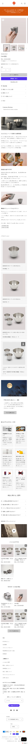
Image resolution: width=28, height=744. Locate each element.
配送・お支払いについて (8, 665)
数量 (2, 67)
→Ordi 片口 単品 (5, 227)
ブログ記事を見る (10, 412)
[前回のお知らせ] (2, 11)
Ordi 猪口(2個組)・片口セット (10, 336)
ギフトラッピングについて (9, 674)
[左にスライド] (1, 48)
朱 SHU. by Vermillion (12, 736)
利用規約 (5, 653)
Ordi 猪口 (5, 268)
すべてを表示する (14, 631)
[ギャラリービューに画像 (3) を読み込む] (21, 48)
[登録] (21, 700)
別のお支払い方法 (14, 81)
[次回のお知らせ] (25, 11)
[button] (2, 3)
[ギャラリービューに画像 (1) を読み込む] (6, 48)
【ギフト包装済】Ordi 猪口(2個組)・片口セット (13, 372)
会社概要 (5, 644)
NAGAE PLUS (4, 53)
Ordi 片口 (5, 301)
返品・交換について (7, 671)
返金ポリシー (20, 736)
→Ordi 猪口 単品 (5, 225)
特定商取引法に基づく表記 (9, 650)
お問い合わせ (6, 677)
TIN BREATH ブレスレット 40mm (7, 604)
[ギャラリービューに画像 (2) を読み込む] (14, 48)
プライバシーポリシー (8, 647)
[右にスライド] (26, 48)
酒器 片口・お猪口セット (7, 578)
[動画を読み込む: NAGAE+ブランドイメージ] (14, 530)
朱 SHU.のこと (6, 641)
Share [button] (4, 100)
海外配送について (7, 668)
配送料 (4, 60)
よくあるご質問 (6, 662)
